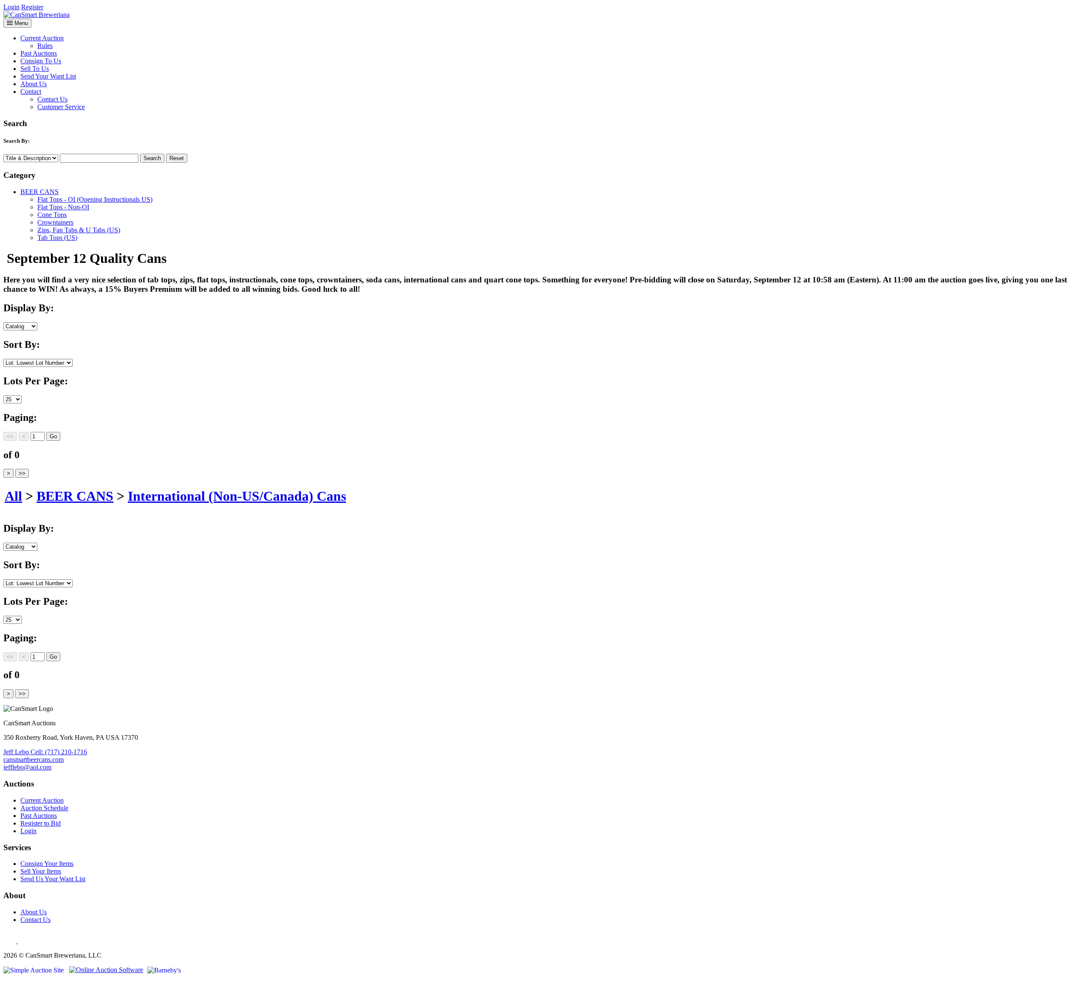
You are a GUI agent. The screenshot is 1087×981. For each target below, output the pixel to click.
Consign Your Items (46, 863)
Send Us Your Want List (52, 878)
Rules (45, 45)
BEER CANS (39, 191)
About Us (33, 83)
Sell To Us (34, 68)
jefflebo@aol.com (27, 767)
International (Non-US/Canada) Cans (237, 496)
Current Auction (42, 38)
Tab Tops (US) (57, 237)
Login (11, 7)
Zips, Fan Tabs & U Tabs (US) (78, 230)
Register (32, 7)
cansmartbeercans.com (33, 759)
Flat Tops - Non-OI (63, 207)
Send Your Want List (48, 76)
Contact (30, 91)
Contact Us (52, 99)
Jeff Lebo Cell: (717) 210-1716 (45, 751)
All (13, 496)
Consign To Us (40, 61)
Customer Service (61, 106)
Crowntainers (55, 222)
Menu (20, 23)
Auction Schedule (44, 808)
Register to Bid (40, 823)
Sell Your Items (40, 871)
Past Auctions (38, 53)
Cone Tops (52, 214)
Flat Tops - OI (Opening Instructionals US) (94, 199)
